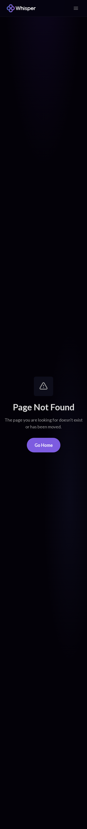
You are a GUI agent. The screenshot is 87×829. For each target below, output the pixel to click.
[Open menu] (76, 8)
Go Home (44, 445)
